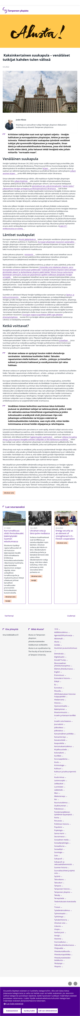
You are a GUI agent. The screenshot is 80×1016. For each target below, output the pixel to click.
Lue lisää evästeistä (14, 1003)
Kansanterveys (60, 737)
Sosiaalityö (58, 849)
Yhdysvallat (59, 948)
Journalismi (59, 724)
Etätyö (57, 681)
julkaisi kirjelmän (21, 181)
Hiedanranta (59, 700)
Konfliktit (58, 756)
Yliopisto (57, 966)
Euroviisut (58, 688)
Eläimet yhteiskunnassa (63, 669)
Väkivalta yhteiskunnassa (64, 945)
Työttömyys (59, 916)
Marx (56, 793)
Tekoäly (57, 895)
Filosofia (57, 691)
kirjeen (45, 168)
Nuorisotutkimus (61, 802)
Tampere (58, 886)
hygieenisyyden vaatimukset (41, 437)
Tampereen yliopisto (62, 892)
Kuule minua (59, 777)
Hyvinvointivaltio (61, 706)
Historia (57, 703)
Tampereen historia (62, 889)
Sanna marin (59, 833)
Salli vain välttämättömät (48, 1011)
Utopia (57, 929)
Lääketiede (58, 790)
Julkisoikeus (59, 727)
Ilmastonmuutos (61, 712)
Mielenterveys (60, 796)
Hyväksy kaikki (29, 1011)
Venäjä (7, 601)
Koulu (56, 762)
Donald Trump (60, 660)
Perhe (56, 817)
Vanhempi (9, 615)
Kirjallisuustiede (60, 749)
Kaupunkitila (59, 743)
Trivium (57, 907)
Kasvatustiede (60, 740)
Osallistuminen (60, 806)
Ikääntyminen (59, 709)
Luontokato (59, 787)
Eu (55, 684)
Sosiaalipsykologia (61, 843)
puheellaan (63, 340)
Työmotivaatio (60, 913)
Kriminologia (59, 765)
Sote (56, 855)
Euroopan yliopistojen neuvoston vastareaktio (56, 242)
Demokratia (59, 654)
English (57, 672)
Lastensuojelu (60, 780)
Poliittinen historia (61, 824)
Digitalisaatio (59, 657)
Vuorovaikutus (60, 942)
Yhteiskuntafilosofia (62, 951)
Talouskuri (58, 883)
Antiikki (57, 645)
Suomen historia (61, 867)
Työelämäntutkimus (62, 910)
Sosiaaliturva (59, 846)
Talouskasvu (59, 879)
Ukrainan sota (9, 493)
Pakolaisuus (59, 809)
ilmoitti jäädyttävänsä (27, 239)
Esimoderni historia (62, 678)
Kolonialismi (59, 753)
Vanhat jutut (59, 932)
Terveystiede (59, 898)
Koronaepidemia (61, 759)
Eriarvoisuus (59, 675)
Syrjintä (57, 876)
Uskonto (57, 926)
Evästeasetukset (12, 1011)
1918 (56, 629)
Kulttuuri (58, 768)
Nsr (56, 799)
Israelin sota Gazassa (62, 721)
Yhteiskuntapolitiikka (62, 954)
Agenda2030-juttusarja (63, 635)
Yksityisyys (58, 963)
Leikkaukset (59, 783)
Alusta (57, 642)
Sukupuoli (58, 859)
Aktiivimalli (58, 638)
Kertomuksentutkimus (63, 746)
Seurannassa (59, 836)
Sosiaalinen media (61, 840)
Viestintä (58, 939)
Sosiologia (58, 852)
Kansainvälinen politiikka (64, 734)
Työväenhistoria (60, 920)
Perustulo (58, 821)
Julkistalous (59, 730)
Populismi (58, 827)
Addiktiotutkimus (61, 632)
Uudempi (72, 615)
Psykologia (58, 830)
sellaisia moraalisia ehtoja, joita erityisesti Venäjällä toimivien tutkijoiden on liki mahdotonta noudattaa (40, 438)
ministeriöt (28, 254)
